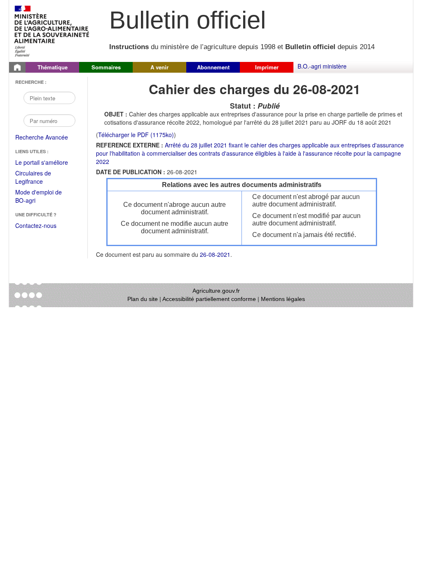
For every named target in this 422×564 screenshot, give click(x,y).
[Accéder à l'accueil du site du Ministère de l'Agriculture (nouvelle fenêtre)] (52, 30)
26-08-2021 (215, 254)
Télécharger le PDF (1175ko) (136, 134)
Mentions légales (283, 299)
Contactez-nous (35, 225)
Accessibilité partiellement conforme (209, 299)
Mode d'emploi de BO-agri (38, 197)
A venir (159, 67)
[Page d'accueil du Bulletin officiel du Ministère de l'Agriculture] (17, 67)
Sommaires (106, 67)
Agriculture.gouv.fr (216, 290)
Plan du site (142, 299)
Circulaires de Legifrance (39, 178)
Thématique (53, 67)
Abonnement (213, 67)
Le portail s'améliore (47, 163)
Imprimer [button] (267, 67)
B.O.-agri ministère (322, 66)
